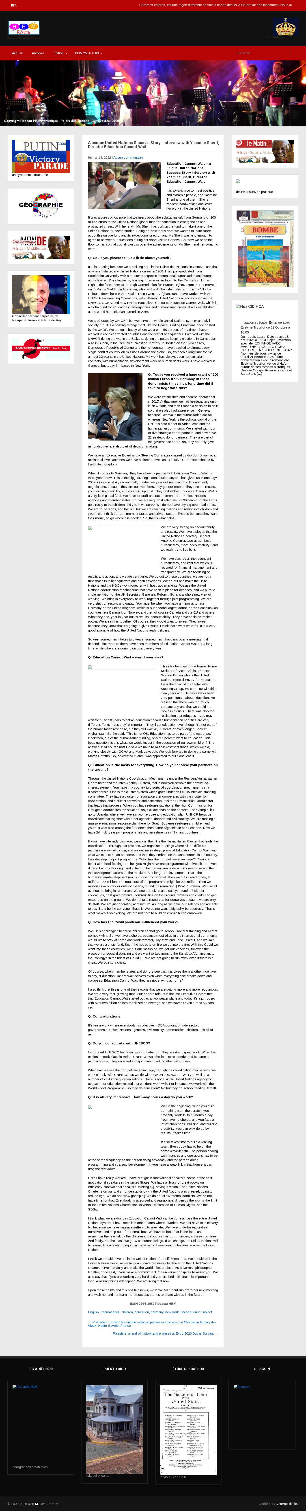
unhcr (197, 1312)
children (127, 1312)
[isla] (114, 1429)
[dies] (41, 348)
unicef (207, 1312)
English (93, 1312)
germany (157, 1312)
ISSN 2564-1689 (87, 53)
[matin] (265, 151)
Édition (59, 53)
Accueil (17, 53)
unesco (186, 1312)
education (142, 1312)
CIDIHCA (256, 306)
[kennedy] (41, 156)
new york (172, 1312)
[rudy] (41, 294)
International (110, 1312)
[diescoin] (262, 1404)
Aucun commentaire (128, 157)
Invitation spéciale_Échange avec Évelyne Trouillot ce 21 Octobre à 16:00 (265, 327)
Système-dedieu (286, 1504)
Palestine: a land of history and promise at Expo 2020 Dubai (165, 1333)
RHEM (33, 1504)
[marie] (188, 1430)
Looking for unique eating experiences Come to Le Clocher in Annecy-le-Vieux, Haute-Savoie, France (152, 1323)
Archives (38, 53)
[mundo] (41, 247)
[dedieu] (265, 184)
